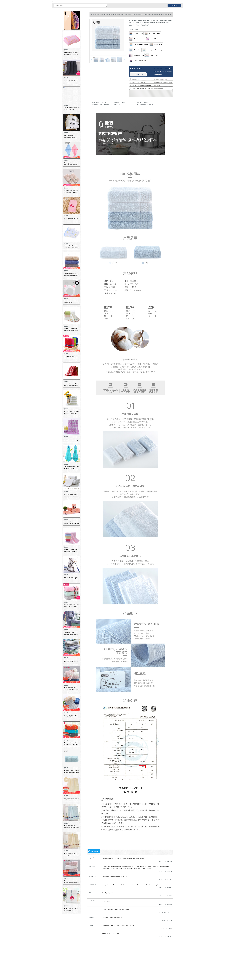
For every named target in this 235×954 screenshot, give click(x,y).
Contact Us (174, 5)
